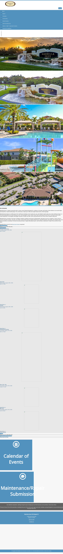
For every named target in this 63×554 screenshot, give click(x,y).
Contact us (31, 521)
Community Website (36, 550)
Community (5, 18)
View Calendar (3, 432)
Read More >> (3, 304)
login (4, 226)
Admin (50, 550)
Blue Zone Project (16, 224)
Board (4, 13)
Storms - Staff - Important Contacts (10, 26)
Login (60, 8)
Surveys (1, 433)
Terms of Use (46, 550)
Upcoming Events (3, 227)
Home (3, 11)
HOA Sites (42, 550)
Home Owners (6, 21)
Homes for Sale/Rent (7, 28)
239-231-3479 (31, 519)
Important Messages (3, 225)
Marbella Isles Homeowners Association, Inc (25, 550)
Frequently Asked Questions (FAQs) (6, 435)
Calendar (4, 16)
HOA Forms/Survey (7, 23)
